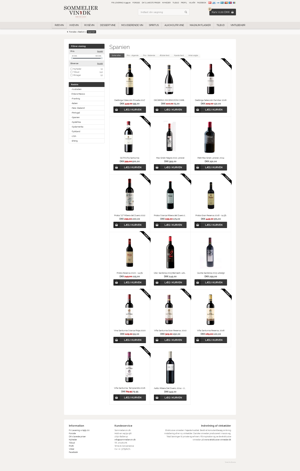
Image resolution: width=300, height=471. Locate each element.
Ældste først (164, 55)
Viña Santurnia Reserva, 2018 (211, 330)
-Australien (76, 89)
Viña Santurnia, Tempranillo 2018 (129, 388)
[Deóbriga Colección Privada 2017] (129, 95)
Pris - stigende (132, 55)
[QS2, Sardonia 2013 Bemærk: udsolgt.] (170, 268)
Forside (136, 3)
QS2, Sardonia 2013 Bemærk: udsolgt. (170, 273)
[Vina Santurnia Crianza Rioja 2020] (129, 325)
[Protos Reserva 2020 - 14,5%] (129, 268)
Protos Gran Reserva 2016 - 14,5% (210, 215)
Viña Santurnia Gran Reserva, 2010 (170, 330)
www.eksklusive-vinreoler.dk (217, 439)
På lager (77, 75)
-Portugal (75, 112)
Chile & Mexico (78, 94)
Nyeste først (179, 55)
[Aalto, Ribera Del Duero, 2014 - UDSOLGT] (170, 383)
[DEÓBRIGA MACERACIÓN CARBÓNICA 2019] (170, 95)
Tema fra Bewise (230, 462)
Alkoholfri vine (174, 25)
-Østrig (74, 141)
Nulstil (100, 51)
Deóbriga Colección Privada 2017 (129, 100)
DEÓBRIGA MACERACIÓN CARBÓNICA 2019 (170, 100)
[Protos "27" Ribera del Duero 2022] (129, 210)
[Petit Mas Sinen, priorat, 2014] (211, 153)
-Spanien (75, 117)
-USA (73, 136)
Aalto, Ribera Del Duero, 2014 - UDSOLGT (170, 388)
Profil (184, 3)
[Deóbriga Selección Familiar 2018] (211, 95)
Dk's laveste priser (151, 3)
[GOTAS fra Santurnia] (129, 153)
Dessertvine (108, 25)
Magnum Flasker (200, 25)
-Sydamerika (77, 127)
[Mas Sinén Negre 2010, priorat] (170, 153)
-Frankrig (75, 98)
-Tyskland (75, 131)
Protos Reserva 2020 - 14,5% (130, 273)
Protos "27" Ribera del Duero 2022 (129, 215)
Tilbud (175, 3)
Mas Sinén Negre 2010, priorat (170, 158)
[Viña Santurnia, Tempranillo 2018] (129, 383)
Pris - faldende (149, 55)
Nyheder (166, 3)
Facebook (201, 3)
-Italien (74, 103)
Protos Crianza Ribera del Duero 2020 (170, 215)
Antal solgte (193, 55)
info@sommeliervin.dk (125, 439)
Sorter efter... (117, 55)
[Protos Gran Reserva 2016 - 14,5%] (211, 210)
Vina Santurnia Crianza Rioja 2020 (130, 330)
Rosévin (89, 25)
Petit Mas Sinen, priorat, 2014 (211, 158)
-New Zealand (78, 108)
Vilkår (192, 3)
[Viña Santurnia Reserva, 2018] (211, 325)
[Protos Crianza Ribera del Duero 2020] (170, 210)
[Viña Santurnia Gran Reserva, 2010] (170, 325)
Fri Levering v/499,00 (120, 3)
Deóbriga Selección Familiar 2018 (211, 100)
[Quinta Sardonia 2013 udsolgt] (211, 268)
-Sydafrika (76, 122)
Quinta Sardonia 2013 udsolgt (211, 273)
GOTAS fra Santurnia (129, 158)
